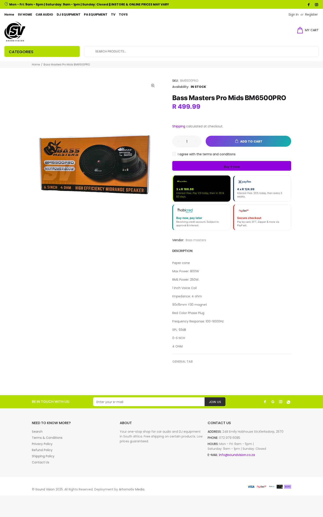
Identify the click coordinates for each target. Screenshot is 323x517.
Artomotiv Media (131, 489)
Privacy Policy (42, 444)
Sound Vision (45, 489)
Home (36, 64)
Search (37, 431)
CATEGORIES (21, 51)
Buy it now (232, 166)
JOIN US (215, 402)
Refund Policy (42, 450)
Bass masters (196, 240)
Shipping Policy (43, 456)
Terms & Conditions (47, 438)
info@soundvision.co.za (237, 455)
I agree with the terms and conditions (207, 154)
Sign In (294, 14)
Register (311, 14)
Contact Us (40, 462)
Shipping (178, 126)
